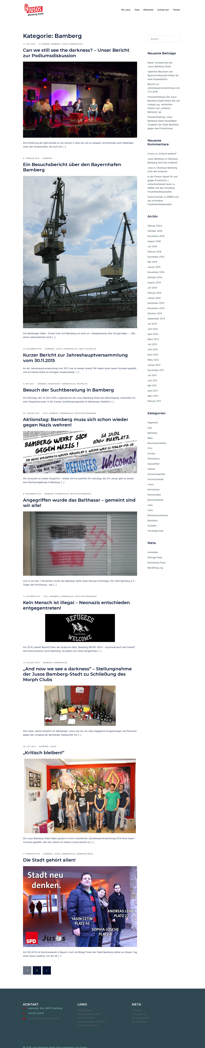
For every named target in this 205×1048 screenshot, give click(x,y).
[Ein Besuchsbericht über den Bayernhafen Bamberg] (80, 251)
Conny (151, 153)
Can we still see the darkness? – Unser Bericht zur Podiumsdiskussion (76, 52)
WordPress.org (155, 567)
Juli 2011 (152, 375)
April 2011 (153, 390)
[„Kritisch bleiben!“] (80, 795)
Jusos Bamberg (156, 158)
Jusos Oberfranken (87, 1025)
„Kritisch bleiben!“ (43, 752)
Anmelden (153, 552)
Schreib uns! (163, 10)
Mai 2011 (152, 385)
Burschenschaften (157, 443)
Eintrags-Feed (155, 557)
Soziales (152, 525)
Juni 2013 (153, 328)
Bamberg (55, 44)
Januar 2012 (154, 365)
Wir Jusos (126, 10)
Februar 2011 (154, 401)
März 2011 (153, 395)
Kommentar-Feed (156, 562)
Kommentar (154, 489)
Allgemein (44, 44)
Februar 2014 (154, 292)
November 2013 (156, 308)
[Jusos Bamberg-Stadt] (34, 9)
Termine (176, 10)
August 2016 (154, 241)
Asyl (45, 413)
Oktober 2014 (155, 277)
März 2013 (153, 339)
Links (81, 349)
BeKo (150, 438)
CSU (150, 448)
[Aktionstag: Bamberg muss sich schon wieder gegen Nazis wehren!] (80, 451)
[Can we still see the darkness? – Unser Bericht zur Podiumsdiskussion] (80, 99)
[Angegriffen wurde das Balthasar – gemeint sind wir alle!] (80, 543)
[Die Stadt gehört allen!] (80, 906)
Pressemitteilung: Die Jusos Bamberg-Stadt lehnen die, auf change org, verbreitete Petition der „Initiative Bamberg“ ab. (164, 104)
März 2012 (153, 359)
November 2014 (156, 272)
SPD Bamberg (84, 1010)
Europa (151, 453)
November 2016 (156, 236)
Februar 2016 (154, 251)
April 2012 (153, 354)
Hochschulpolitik (156, 474)
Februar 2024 (155, 225)
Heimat (151, 469)
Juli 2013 (152, 323)
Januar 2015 (154, 267)
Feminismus (154, 458)
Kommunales (76, 44)
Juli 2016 (152, 246)
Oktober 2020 (155, 231)
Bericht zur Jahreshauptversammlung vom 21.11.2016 (164, 88)
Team (136, 10)
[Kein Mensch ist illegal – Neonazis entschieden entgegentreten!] (80, 627)
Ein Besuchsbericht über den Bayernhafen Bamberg (72, 167)
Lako (150, 505)
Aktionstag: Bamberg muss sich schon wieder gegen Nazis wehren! (75, 422)
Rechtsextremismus (85, 413)
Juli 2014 (152, 287)
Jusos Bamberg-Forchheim (91, 1021)
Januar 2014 (154, 298)
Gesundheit (54, 384)
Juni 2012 (153, 349)
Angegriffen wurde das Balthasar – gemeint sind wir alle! (79, 502)
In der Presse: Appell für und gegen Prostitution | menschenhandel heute (162, 180)
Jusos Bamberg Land (88, 1014)
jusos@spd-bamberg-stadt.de (43, 1018)
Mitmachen (148, 10)
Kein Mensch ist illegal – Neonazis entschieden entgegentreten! (76, 605)
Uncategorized (155, 530)
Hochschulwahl (155, 479)
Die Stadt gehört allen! (49, 860)
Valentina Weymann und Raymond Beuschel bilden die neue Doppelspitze (163, 75)
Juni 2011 (152, 380)
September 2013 (156, 318)
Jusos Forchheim (86, 1017)
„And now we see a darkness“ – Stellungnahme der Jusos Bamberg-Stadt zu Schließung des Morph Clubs (77, 674)
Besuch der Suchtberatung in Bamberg (68, 390)
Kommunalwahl (85, 854)
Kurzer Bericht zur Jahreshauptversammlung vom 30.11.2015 (75, 357)
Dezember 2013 (156, 303)
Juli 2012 (152, 344)
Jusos (64, 44)
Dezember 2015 (156, 256)
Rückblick (90, 349)
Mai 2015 (152, 261)
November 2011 (156, 370)
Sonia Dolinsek (155, 196)
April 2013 (153, 334)
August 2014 (154, 282)
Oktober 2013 (155, 313)
